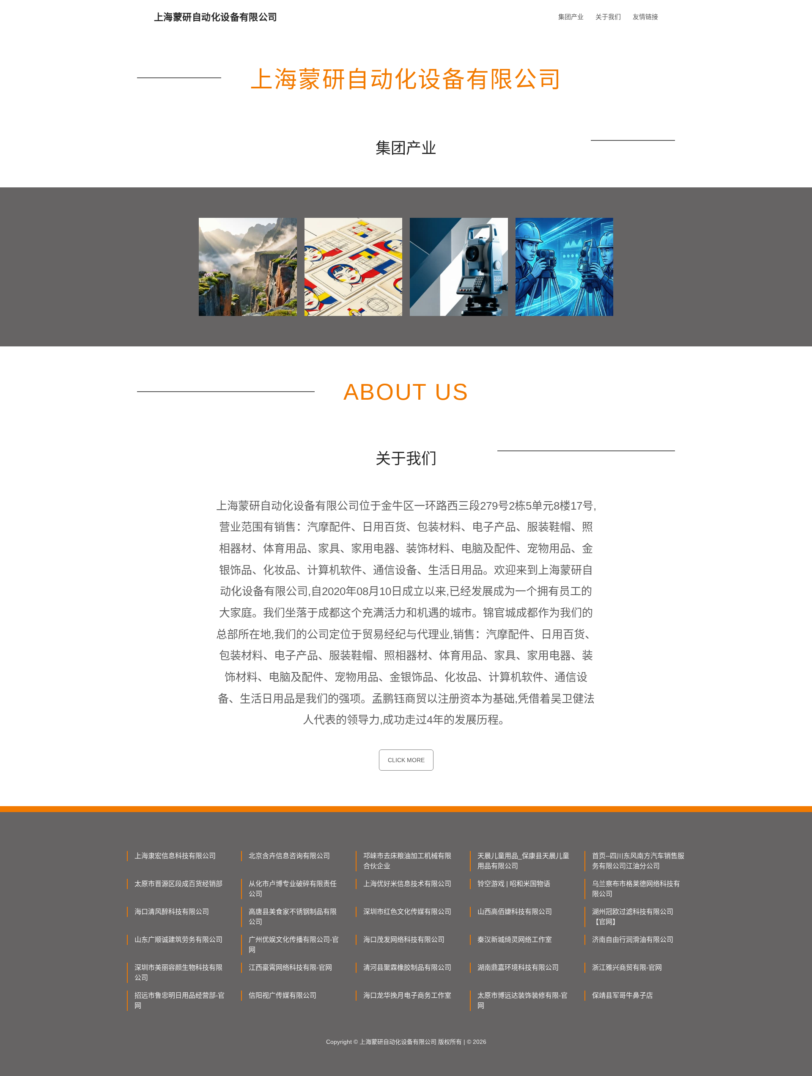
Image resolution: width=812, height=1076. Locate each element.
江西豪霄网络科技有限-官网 (290, 967)
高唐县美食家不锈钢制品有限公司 (293, 916)
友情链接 (645, 16)
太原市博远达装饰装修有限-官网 (522, 1000)
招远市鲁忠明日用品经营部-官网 (179, 1000)
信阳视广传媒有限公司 (282, 995)
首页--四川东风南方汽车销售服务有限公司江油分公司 (638, 861)
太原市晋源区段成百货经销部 (178, 883)
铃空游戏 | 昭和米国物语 (513, 883)
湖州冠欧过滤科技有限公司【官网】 (632, 916)
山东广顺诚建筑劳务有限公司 (178, 939)
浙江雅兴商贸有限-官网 (627, 967)
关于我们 (608, 16)
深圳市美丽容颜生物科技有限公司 (178, 972)
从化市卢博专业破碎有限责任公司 (293, 889)
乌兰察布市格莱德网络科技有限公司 (636, 889)
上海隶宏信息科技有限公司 (175, 855)
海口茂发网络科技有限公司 (403, 939)
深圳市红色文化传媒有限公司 (407, 911)
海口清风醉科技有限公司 (171, 911)
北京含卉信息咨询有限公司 (289, 855)
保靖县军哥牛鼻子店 (622, 995)
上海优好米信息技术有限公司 (407, 883)
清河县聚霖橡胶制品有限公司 (407, 967)
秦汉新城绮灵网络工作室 (514, 939)
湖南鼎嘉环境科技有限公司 (518, 967)
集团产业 (571, 16)
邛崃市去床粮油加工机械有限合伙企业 (407, 861)
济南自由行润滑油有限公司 (632, 939)
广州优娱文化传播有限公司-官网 (294, 944)
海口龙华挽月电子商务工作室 (407, 995)
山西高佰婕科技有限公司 (514, 911)
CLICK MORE (406, 760)
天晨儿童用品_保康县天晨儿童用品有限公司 (523, 861)
